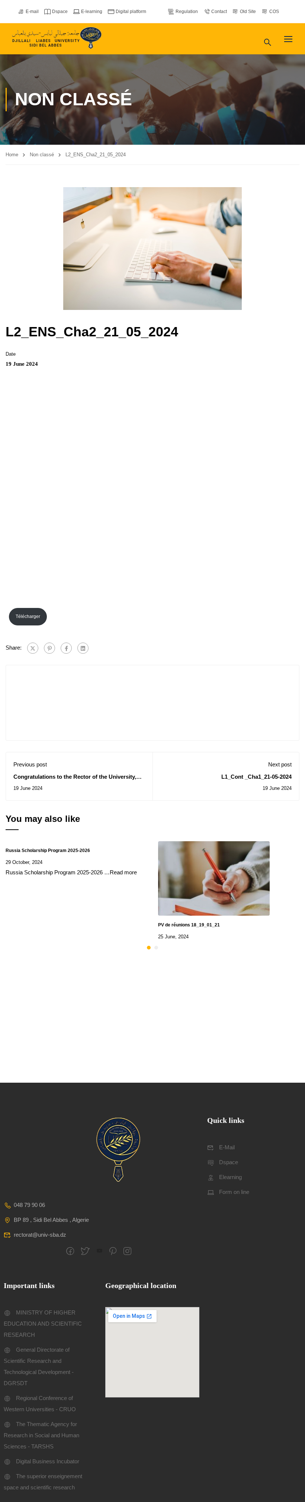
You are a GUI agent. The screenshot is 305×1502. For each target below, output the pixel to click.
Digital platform (131, 11)
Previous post (30, 764)
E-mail (32, 11)
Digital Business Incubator (47, 1461)
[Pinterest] (49, 648)
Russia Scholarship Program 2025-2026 (48, 850)
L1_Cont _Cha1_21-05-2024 (256, 777)
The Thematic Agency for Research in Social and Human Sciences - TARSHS (41, 1435)
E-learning (91, 11)
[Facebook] (66, 648)
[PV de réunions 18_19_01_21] (214, 877)
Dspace (60, 11)
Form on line (234, 1192)
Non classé (42, 154)
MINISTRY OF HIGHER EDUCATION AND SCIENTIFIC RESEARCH (43, 1323)
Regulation (187, 11)
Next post (280, 764)
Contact (219, 11)
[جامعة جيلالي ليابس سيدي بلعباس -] (57, 39)
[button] (149, 947)
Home (12, 154)
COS (274, 11)
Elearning (230, 1177)
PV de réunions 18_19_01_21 (189, 925)
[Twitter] (32, 648)
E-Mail (227, 1147)
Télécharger (28, 616)
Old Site (248, 11)
